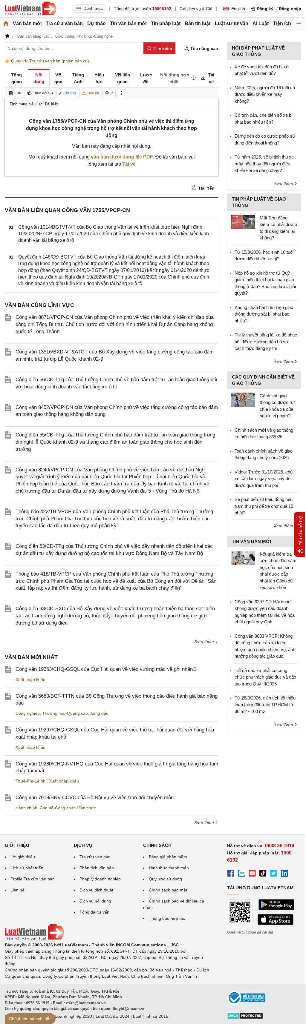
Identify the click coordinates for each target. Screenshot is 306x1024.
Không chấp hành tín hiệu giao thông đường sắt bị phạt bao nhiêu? (264, 314)
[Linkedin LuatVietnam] (284, 874)
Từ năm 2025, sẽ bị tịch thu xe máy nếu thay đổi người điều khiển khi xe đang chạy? (264, 163)
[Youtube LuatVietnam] (252, 874)
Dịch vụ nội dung (95, 901)
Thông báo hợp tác (167, 918)
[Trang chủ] (6, 24)
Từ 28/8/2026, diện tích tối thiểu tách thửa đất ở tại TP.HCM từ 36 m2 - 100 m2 (265, 704)
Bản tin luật (197, 23)
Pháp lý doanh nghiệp (100, 879)
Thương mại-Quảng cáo (65, 713)
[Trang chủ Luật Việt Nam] (30, 8)
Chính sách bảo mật (168, 890)
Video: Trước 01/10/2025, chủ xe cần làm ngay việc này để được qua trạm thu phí (264, 478)
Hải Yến (206, 188)
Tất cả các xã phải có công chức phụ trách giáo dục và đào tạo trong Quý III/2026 (265, 677)
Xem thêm (205, 641)
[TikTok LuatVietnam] (263, 874)
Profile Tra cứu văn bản (32, 879)
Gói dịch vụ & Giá (196, 8)
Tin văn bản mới (128, 23)
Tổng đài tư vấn (94, 912)
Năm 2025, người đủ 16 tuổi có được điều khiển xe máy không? (265, 94)
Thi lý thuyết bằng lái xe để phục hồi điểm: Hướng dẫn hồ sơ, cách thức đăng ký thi (266, 341)
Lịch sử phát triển (26, 867)
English (238, 8)
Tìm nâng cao (203, 48)
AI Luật (261, 23)
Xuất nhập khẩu (30, 679)
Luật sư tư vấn (231, 23)
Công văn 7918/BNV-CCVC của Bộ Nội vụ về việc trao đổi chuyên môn (95, 797)
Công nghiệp (28, 713)
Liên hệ (17, 890)
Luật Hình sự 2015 (150, 1016)
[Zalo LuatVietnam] (241, 874)
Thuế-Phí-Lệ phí (31, 781)
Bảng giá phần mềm (168, 856)
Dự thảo (96, 23)
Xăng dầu (99, 713)
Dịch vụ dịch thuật (96, 890)
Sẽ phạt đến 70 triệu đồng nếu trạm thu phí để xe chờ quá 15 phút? (264, 506)
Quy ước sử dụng (165, 879)
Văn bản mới (27, 23)
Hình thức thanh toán (169, 867)
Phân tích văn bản (96, 867)
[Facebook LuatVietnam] (230, 874)
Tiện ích (282, 23)
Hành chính (26, 807)
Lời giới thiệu (22, 856)
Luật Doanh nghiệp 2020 (68, 1016)
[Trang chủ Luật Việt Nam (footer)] (34, 938)
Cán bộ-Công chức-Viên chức (68, 807)
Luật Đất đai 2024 (112, 1016)
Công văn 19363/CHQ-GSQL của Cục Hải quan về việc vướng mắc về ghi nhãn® (106, 669)
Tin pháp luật (165, 23)
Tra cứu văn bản (64, 23)
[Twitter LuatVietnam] (273, 874)
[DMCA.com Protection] (245, 1017)
